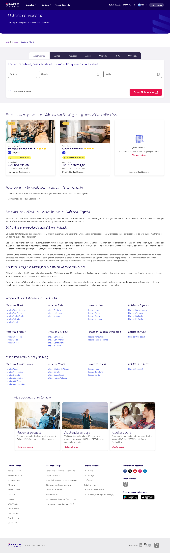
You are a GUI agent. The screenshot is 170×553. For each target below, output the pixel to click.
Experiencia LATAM (15, 476)
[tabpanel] (85, 79)
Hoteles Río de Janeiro (15, 310)
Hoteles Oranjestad (136, 337)
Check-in (11, 495)
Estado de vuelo (14, 490)
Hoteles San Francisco (15, 384)
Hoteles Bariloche (135, 316)
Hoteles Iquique (53, 316)
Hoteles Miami (12, 369)
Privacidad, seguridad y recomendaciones (61, 480)
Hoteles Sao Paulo (14, 313)
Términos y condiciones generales (58, 485)
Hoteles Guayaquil (14, 337)
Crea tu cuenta (13, 509)
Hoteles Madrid (94, 369)
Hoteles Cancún (53, 372)
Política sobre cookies (54, 490)
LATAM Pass (88, 471)
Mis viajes (11, 485)
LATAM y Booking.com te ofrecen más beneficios (29, 22)
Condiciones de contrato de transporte (60, 471)
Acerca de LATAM (14, 471)
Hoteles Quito (12, 339)
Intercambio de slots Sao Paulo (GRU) (60, 504)
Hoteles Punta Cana (95, 337)
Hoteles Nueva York (14, 372)
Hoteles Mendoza (135, 313)
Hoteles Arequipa (94, 319)
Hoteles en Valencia (25, 15)
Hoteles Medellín (54, 345)
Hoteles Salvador (13, 319)
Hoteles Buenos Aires (137, 310)
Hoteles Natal (12, 322)
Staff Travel (88, 480)
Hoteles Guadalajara (55, 375)
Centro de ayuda (14, 513)
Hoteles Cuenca (12, 342)
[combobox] (22, 74)
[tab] (39, 55)
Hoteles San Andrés (55, 339)
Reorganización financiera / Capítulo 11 (61, 499)
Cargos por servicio (53, 476)
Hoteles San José (135, 369)
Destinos (11, 499)
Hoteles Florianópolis (15, 316)
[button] (31, 5)
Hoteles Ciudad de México (58, 369)
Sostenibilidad (13, 523)
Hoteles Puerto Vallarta (57, 378)
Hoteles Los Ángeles (14, 378)
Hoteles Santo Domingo (97, 339)
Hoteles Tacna (93, 313)
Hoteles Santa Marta (55, 342)
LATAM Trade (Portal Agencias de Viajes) (99, 495)
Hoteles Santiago (54, 310)
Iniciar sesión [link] (157, 5)
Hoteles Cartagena (55, 337)
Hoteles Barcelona (95, 372)
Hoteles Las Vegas (13, 381)
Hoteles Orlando (13, 375)
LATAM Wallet (13, 504)
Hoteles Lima (93, 310)
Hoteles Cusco (93, 316)
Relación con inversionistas (94, 490)
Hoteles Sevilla (93, 375)
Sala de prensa (13, 518)
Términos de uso (52, 495)
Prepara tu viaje (14, 480)
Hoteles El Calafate (136, 319)
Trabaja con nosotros (91, 485)
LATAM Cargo (89, 476)
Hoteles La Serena (54, 313)
